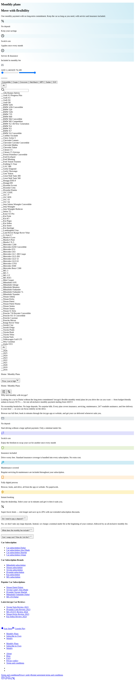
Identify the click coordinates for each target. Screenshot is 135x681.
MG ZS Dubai (12, 597)
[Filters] (3, 392)
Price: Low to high (9, 381)
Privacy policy (12, 661)
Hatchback (34, 82)
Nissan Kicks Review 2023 (17, 614)
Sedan (48, 82)
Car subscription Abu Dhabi (18, 550)
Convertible (6, 82)
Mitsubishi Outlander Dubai (18, 594)
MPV (42, 82)
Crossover (24, 82)
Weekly (9, 638)
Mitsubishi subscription (16, 565)
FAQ (8, 658)
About (9, 653)
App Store (8, 628)
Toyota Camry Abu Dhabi (17, 590)
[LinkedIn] (9, 679)
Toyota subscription (14, 570)
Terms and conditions (15, 663)
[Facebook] (5, 679)
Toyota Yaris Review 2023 (17, 607)
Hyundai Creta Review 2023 (18, 609)
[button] (67, 93)
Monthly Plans (12, 634)
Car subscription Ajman (16, 555)
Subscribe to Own (13, 636)
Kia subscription (13, 574)
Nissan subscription (14, 567)
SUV (54, 82)
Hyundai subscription (15, 572)
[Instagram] (2, 679)
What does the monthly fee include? (16, 530)
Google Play (20, 628)
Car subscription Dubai (16, 548)
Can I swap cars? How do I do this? (15, 537)
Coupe (15, 82)
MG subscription (13, 577)
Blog (8, 656)
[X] (14, 679)
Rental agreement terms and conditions (47, 675)
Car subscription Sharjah (16, 552)
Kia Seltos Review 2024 (16, 616)
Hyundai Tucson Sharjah (16, 592)
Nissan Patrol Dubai (14, 587)
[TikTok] (12, 679)
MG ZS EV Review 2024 (17, 612)
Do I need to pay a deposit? (12, 519)
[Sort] (9, 392)
